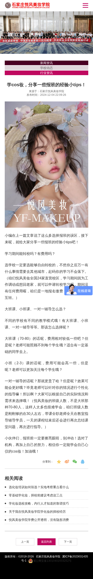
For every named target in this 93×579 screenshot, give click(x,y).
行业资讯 (46, 73)
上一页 (25, 541)
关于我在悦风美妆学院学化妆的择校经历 (37, 511)
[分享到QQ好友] (82, 461)
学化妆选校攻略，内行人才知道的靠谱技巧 (39, 503)
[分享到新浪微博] (67, 461)
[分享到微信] (74, 461)
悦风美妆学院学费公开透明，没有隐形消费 (39, 520)
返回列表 (46, 541)
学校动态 (46, 68)
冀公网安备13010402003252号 (52, 560)
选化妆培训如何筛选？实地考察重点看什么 (39, 487)
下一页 (68, 541)
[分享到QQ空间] (59, 461)
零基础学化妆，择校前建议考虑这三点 (36, 495)
